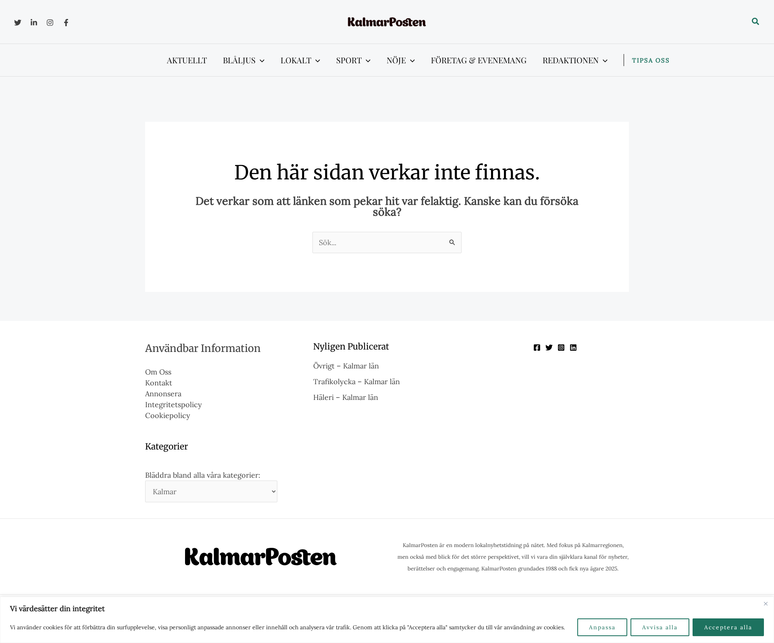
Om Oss (158, 372)
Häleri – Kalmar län (345, 397)
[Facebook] (66, 22)
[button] (756, 21)
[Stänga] (765, 603)
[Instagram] (50, 22)
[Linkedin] (33, 22)
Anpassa (602, 627)
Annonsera (163, 393)
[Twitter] (17, 22)
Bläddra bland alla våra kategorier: (202, 475)
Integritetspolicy (173, 404)
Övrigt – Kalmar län (346, 365)
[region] (387, 620)
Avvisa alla (660, 627)
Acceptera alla (728, 627)
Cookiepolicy (167, 415)
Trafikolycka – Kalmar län (356, 381)
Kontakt (158, 382)
